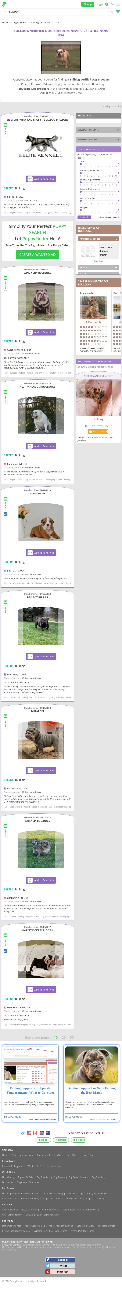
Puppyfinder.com (10, 1244)
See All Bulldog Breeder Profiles (96, 366)
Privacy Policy (87, 1155)
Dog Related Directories (28, 1182)
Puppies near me (74, 1198)
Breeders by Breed (85, 1225)
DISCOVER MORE (12, 1116)
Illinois (46, 22)
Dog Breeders (19, 22)
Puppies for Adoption (52, 1198)
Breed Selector (26, 1247)
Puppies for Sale (25, 1177)
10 (56, 1037)
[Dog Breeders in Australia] (48, 1133)
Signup (88, 4)
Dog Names (7, 1182)
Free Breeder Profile (49, 1209)
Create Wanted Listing (52, 1193)
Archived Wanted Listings (82, 1230)
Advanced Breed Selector (108, 217)
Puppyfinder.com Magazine (46, 1119)
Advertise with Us (10, 1209)
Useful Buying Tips (75, 1193)
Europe (43, 1139)
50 (72, 1037)
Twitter (62, 1265)
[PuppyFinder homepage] (4, 4)
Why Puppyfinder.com (12, 1214)
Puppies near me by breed (98, 1198)
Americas (61, 1139)
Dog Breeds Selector (78, 1177)
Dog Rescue (59, 1177)
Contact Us (42, 1155)
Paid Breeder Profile (72, 1209)
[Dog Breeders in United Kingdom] (41, 1133)
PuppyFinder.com (12, 1241)
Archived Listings (59, 1230)
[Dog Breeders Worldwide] (23, 1133)
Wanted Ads (91, 1209)
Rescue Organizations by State (16, 1230)
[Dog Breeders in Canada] (35, 1133)
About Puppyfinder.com (22, 1155)
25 (64, 1037)
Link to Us (56, 1155)
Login (100, 4)
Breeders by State (106, 1225)
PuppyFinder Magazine (12, 1166)
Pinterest (62, 1271)
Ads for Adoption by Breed (61, 1225)
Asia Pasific (79, 1139)
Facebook (62, 1259)
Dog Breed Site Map (11, 1225)
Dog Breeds (97, 1177)
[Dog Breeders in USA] (29, 1133)
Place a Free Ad (29, 1209)
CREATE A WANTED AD (37, 254)
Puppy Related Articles (97, 1193)
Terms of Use (71, 1155)
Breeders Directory (30, 1198)
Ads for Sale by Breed (35, 1225)
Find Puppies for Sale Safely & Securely (20, 1193)
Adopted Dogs (41, 1230)
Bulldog (35, 22)
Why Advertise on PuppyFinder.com (42, 1214)
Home (5, 22)
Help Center (40, 1166)
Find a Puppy (8, 1177)
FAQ (29, 1166)
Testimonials (55, 1166)
